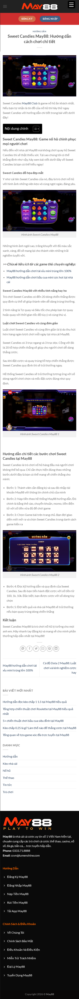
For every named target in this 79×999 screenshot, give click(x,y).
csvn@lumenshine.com (21, 855)
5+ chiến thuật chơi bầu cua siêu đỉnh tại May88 (33, 720)
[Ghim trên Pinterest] (49, 649)
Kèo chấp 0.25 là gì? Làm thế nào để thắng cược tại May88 (39, 728)
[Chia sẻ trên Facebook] (29, 649)
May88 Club (29, 103)
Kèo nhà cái (10, 763)
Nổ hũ (6, 770)
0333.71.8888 (16, 850)
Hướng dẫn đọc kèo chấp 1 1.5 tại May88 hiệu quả (35, 701)
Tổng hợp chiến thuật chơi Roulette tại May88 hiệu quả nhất (38, 711)
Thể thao (8, 777)
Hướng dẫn (39, 31)
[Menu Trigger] (71, 4)
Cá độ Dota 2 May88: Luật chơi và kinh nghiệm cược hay (59, 667)
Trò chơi (8, 792)
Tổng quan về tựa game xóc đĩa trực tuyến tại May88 (36, 735)
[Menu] (5, 6)
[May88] (39, 6)
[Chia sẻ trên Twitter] (36, 649)
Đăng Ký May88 (17, 876)
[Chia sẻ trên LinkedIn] (56, 649)
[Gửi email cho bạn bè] (43, 649)
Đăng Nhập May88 (19, 885)
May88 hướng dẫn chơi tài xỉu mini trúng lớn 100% (39, 271)
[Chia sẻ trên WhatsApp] (23, 649)
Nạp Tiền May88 (17, 894)
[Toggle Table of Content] (34, 129)
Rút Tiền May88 (17, 902)
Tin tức (7, 784)
